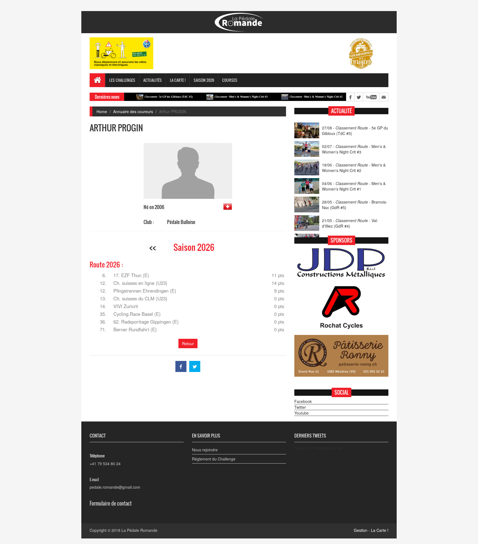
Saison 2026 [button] (204, 80)
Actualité (341, 110)
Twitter (300, 407)
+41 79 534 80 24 (105, 463)
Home (102, 111)
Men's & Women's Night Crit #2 (303, 96)
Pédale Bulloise (181, 221)
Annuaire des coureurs (133, 111)
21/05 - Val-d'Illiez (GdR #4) (350, 223)
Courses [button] (229, 80)
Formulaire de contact (111, 503)
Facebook (303, 401)
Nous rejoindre (205, 449)
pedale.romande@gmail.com (115, 487)
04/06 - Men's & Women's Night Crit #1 (354, 186)
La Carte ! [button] (178, 80)
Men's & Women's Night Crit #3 (228, 96)
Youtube (301, 413)
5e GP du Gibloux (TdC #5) (156, 96)
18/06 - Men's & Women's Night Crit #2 (354, 167)
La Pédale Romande (139, 530)
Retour (188, 343)
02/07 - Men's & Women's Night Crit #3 (354, 149)
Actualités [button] (152, 80)
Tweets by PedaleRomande (318, 448)
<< (152, 247)
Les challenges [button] (122, 80)
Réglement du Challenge (213, 459)
